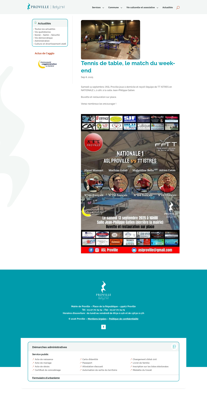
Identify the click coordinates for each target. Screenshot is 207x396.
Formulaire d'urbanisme (46, 377)
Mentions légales (97, 319)
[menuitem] (98, 7)
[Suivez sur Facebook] (103, 327)
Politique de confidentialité (123, 319)
